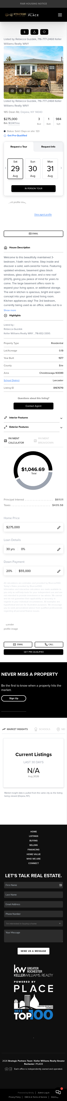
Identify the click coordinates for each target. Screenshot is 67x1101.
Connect (33, 863)
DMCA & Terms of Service (36, 1097)
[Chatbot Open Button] (58, 1092)
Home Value (34, 854)
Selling (33, 845)
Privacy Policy (15, 1097)
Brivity (31, 1093)
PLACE (39, 1064)
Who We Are (33, 859)
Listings (33, 836)
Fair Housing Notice (33, 3)
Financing (33, 849)
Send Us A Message (33, 951)
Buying (33, 840)
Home (33, 831)
